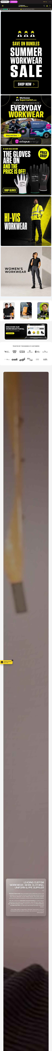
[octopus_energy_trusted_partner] (26, 120)
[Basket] (50, 6)
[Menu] (2, 5)
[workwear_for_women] (26, 271)
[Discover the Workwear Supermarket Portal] (26, 331)
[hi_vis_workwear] (26, 221)
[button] (44, 6)
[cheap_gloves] (26, 170)
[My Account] (47, 6)
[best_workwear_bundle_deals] (26, 53)
